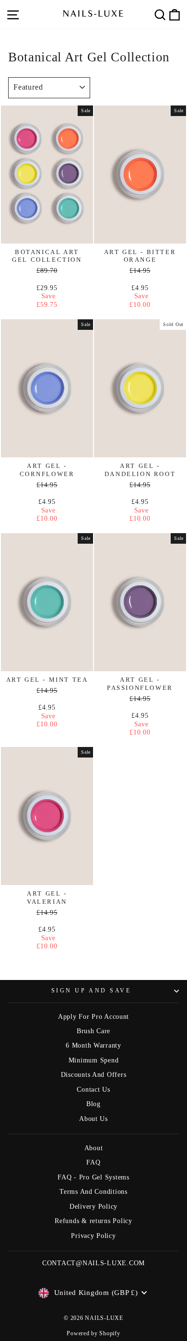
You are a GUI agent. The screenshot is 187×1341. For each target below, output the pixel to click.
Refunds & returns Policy (93, 1220)
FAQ (93, 1162)
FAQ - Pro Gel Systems (93, 1177)
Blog (93, 1104)
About (93, 1148)
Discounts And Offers (94, 1074)
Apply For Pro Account (93, 1016)
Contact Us (93, 1089)
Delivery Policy (93, 1206)
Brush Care (93, 1031)
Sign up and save (91, 991)
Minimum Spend (94, 1060)
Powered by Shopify (93, 1333)
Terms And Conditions (93, 1191)
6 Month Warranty (93, 1045)
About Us (93, 1118)
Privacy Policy (93, 1235)
